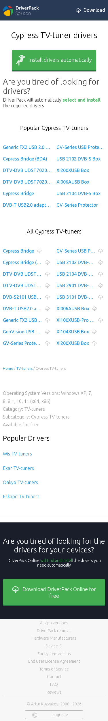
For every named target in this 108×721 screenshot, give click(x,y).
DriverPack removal (54, 630)
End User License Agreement (54, 661)
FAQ (54, 684)
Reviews (54, 692)
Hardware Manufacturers (54, 638)
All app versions (54, 623)
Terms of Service (54, 669)
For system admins (54, 653)
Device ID (54, 646)
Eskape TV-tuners (21, 496)
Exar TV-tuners (18, 468)
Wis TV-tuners (17, 453)
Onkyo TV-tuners (20, 482)
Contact (54, 676)
